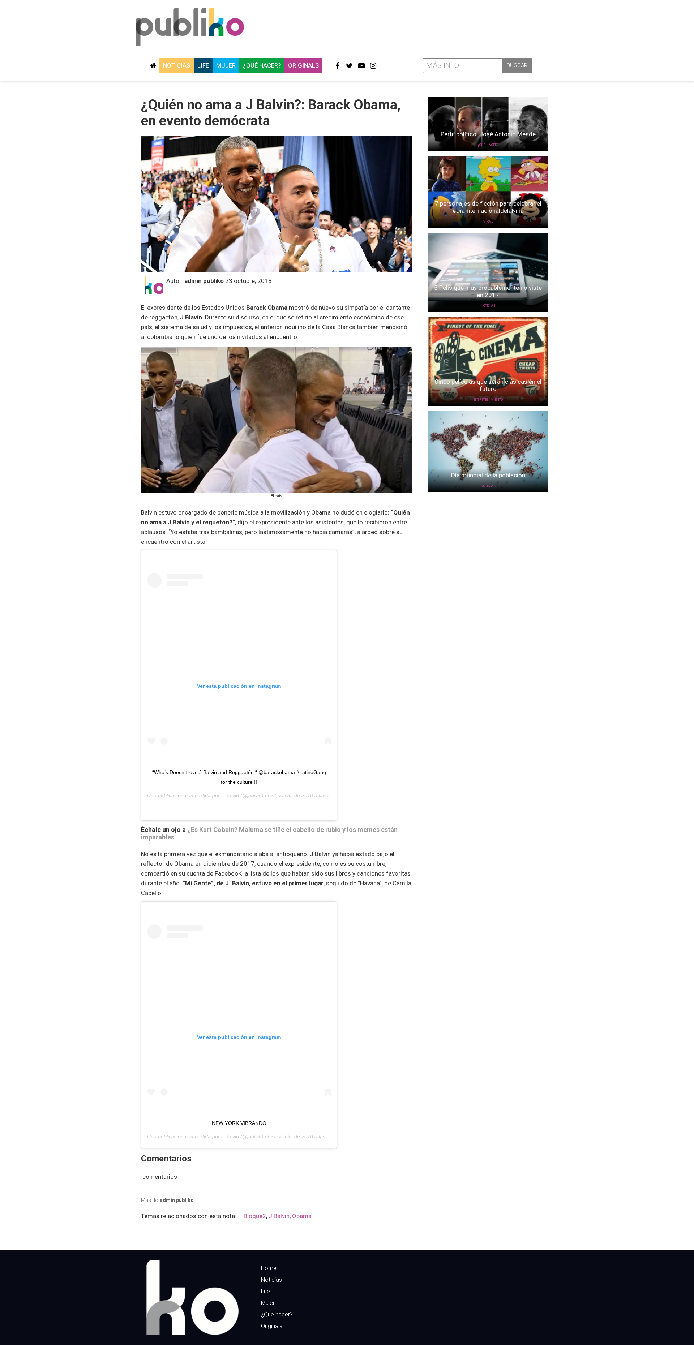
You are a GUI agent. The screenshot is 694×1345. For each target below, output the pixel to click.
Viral (488, 221)
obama (302, 1216)
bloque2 (255, 1216)
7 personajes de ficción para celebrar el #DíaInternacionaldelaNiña (488, 207)
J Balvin (230, 795)
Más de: (167, 1200)
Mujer (226, 65)
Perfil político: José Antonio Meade (488, 134)
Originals (303, 65)
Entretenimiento (488, 399)
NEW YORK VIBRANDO (239, 1123)
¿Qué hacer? (262, 65)
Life (203, 65)
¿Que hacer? (277, 1314)
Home (269, 1268)
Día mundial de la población (488, 475)
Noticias (176, 65)
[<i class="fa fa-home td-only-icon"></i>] (152, 65)
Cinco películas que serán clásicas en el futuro (487, 385)
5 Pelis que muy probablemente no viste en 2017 (488, 291)
